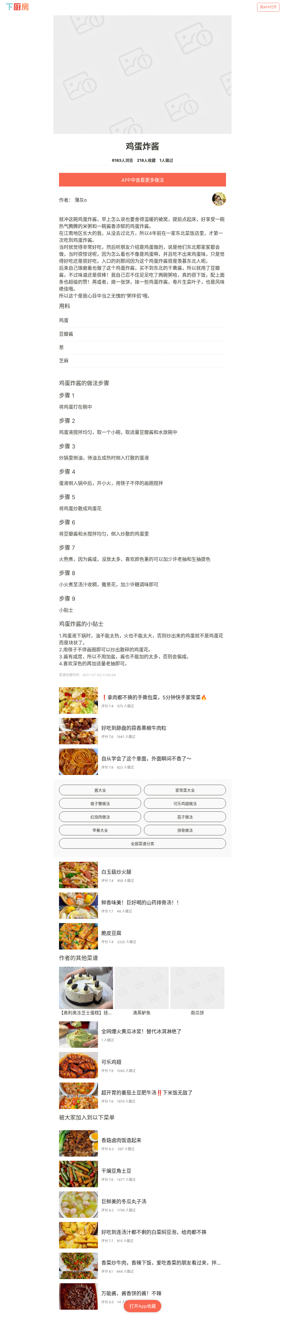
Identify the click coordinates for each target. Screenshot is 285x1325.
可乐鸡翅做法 (185, 803)
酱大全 (100, 790)
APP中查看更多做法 (142, 180)
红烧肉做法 (100, 816)
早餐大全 (100, 830)
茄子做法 (185, 816)
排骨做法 (185, 830)
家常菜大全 (185, 790)
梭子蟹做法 (100, 803)
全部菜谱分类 (142, 843)
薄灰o (81, 200)
